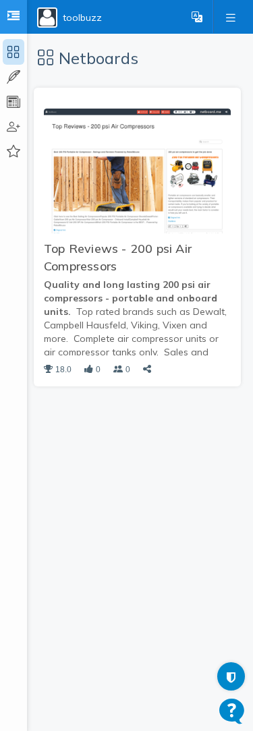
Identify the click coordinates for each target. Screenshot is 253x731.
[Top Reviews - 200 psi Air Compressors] (137, 170)
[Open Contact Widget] (232, 711)
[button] (197, 17)
